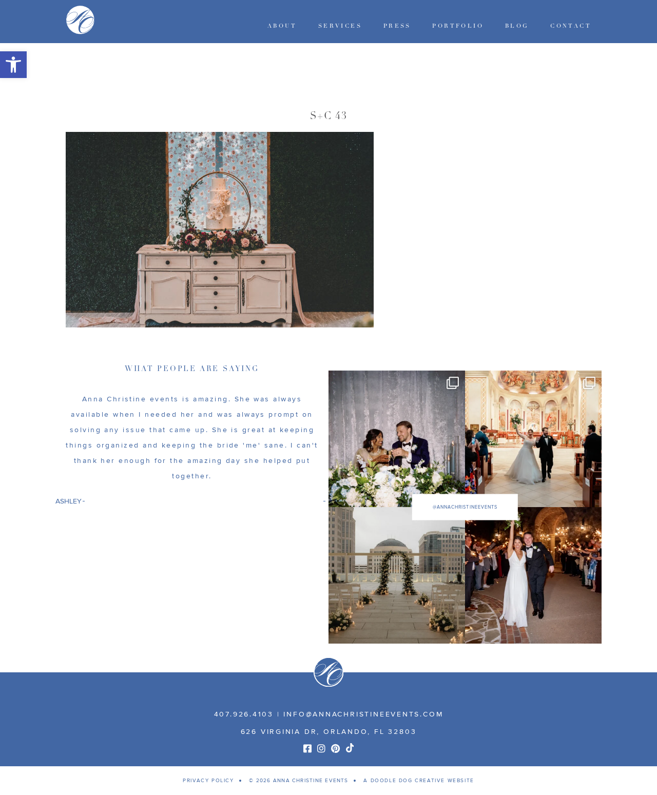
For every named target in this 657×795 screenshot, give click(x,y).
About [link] (282, 26)
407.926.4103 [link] (244, 714)
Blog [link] (517, 26)
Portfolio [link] (458, 26)
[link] (13, 64)
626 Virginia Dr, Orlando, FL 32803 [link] (329, 731)
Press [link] (397, 26)
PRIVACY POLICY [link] (208, 781)
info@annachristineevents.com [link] (363, 714)
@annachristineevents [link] (465, 507)
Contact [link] (570, 26)
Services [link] (340, 26)
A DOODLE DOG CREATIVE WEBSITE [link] (418, 781)
